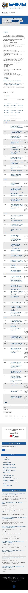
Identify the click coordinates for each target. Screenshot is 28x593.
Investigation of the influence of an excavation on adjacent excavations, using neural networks (16, 287)
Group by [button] (6, 96)
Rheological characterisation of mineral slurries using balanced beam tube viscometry (16, 269)
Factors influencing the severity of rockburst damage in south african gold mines (16, 350)
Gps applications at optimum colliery (15, 297)
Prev (11, 416)
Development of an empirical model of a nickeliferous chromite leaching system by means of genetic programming (16, 245)
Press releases (6, 459)
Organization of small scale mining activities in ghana (17, 171)
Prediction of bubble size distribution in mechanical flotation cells (16, 257)
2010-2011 (13, 110)
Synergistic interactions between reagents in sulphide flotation (16, 252)
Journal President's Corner (9, 464)
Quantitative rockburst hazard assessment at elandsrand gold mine (16, 175)
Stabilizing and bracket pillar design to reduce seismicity (17, 384)
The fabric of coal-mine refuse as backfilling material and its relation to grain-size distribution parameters (16, 365)
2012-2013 (20, 110)
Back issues (5, 483)
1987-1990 (20, 105)
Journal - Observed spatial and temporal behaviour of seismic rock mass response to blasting (14, 518)
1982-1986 (13, 105)
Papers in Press (6, 461)
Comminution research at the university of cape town (17, 261)
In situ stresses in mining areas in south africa (16, 132)
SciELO (6, 78)
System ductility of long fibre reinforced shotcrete (16, 320)
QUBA (15, 581)
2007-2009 (6, 110)
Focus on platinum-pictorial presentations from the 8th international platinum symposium (17, 206)
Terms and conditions (15, 576)
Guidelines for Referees (8, 480)
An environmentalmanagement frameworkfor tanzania (17, 157)
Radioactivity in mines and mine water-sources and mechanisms (16, 325)
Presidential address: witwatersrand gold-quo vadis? (16, 229)
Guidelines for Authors (8, 477)
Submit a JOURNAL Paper (8, 475)
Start (6, 416)
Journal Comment (7, 462)
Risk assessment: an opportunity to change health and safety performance (16, 151)
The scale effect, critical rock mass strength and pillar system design (16, 371)
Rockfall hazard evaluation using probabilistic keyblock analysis (17, 345)
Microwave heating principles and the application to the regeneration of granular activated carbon (16, 238)
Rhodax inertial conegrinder (17, 195)
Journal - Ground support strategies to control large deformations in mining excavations (12, 534)
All (4, 103)
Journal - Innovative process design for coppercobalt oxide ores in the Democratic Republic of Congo (13, 494)
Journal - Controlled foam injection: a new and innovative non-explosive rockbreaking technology (14, 527)
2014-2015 (6, 112)
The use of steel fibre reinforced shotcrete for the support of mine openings (16, 308)
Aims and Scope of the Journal (9, 467)
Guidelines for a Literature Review (10, 478)
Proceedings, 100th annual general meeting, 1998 (17, 225)
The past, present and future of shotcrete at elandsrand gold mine (16, 314)
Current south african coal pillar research (16, 390)
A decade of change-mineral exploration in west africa (17, 167)
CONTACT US (18, 580)
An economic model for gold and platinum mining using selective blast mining (17, 337)
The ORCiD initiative (7, 485)
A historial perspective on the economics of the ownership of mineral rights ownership (17, 127)
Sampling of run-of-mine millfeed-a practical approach (16, 183)
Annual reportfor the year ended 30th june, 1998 (16, 221)
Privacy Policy (7, 576)
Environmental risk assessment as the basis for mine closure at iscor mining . (16, 396)
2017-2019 (17, 112)
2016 (12, 112)
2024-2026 (13, 115)
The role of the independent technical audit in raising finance (17, 162)
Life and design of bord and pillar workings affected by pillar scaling (17, 293)
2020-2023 (6, 115)
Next (18, 418)
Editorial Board (6, 469)
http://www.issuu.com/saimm (12, 84)
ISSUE (8, 120)
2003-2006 (20, 107)
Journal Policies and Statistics (9, 470)
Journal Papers (6, 457)
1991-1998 (6, 107)
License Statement (7, 474)
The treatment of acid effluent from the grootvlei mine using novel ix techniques (17, 141)
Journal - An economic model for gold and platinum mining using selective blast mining (13, 510)
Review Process (6, 472)
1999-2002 (13, 107)
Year (4, 120)
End (22, 418)
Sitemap (21, 576)
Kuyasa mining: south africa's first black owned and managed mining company (16, 199)
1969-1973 (9, 103)
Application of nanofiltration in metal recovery (17, 146)
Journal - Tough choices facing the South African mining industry (12, 503)
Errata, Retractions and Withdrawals (11, 482)
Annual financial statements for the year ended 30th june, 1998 (17, 217)
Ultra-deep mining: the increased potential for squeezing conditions (16, 136)
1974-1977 (16, 103)
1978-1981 (6, 105)
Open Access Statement (8, 465)
